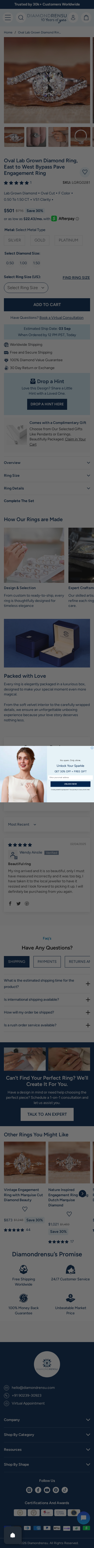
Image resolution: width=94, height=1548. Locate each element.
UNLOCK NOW (70, 784)
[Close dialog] (92, 748)
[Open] (13, 1535)
